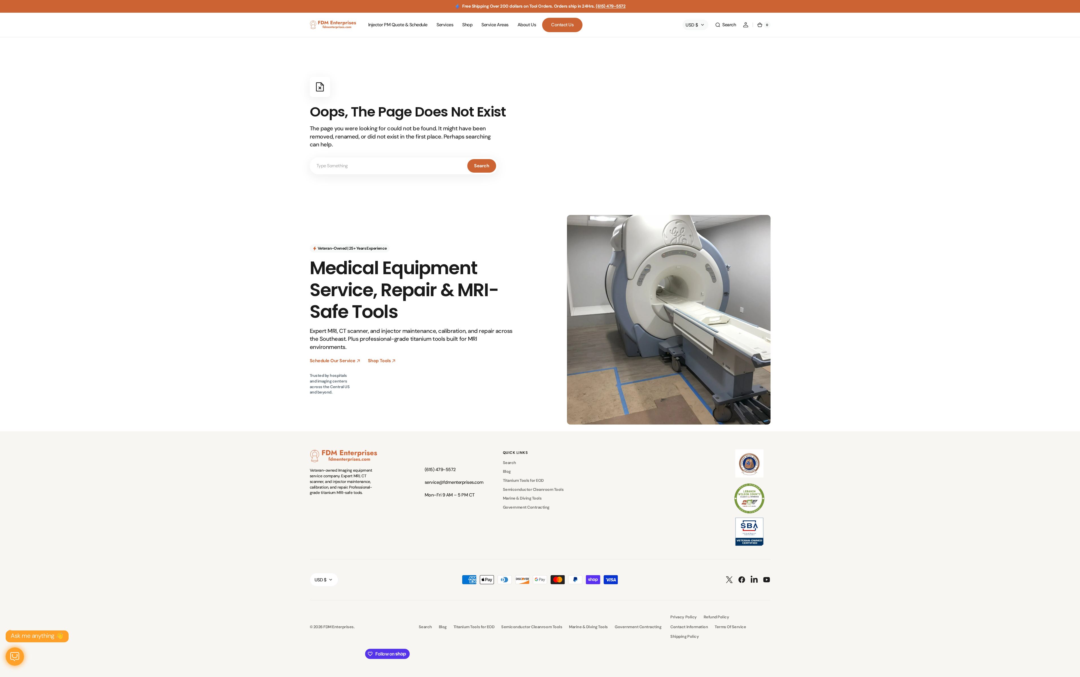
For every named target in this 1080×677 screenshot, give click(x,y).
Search (481, 166)
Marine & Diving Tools (522, 498)
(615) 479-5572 (610, 6)
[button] (725, 25)
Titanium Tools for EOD (523, 480)
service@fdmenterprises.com (453, 482)
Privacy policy (683, 616)
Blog (507, 471)
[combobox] (404, 165)
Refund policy (716, 616)
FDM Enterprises (338, 626)
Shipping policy (684, 636)
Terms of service (730, 626)
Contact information (689, 626)
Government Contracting (526, 507)
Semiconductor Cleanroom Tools (533, 489)
